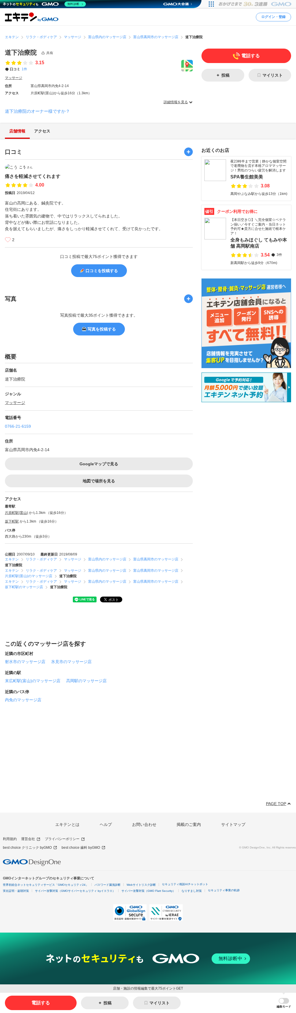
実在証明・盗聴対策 (16, 890)
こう (26, 167)
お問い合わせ (144, 824)
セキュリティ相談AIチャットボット (185, 884)
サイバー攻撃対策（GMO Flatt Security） (148, 890)
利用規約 (10, 839)
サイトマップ (233, 824)
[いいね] (8, 240)
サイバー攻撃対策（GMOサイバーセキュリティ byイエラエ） (75, 890)
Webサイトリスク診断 (141, 884)
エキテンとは (67, 824)
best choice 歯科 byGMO (81, 848)
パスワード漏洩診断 (108, 884)
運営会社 (28, 839)
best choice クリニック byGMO (27, 848)
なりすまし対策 (192, 890)
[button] (284, 1003)
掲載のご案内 (189, 824)
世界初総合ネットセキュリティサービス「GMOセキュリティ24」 (45, 884)
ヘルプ (106, 824)
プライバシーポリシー (62, 839)
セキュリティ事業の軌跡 (224, 890)
